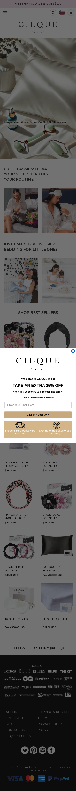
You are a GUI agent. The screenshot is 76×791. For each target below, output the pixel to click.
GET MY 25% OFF (38, 414)
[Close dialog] (73, 351)
